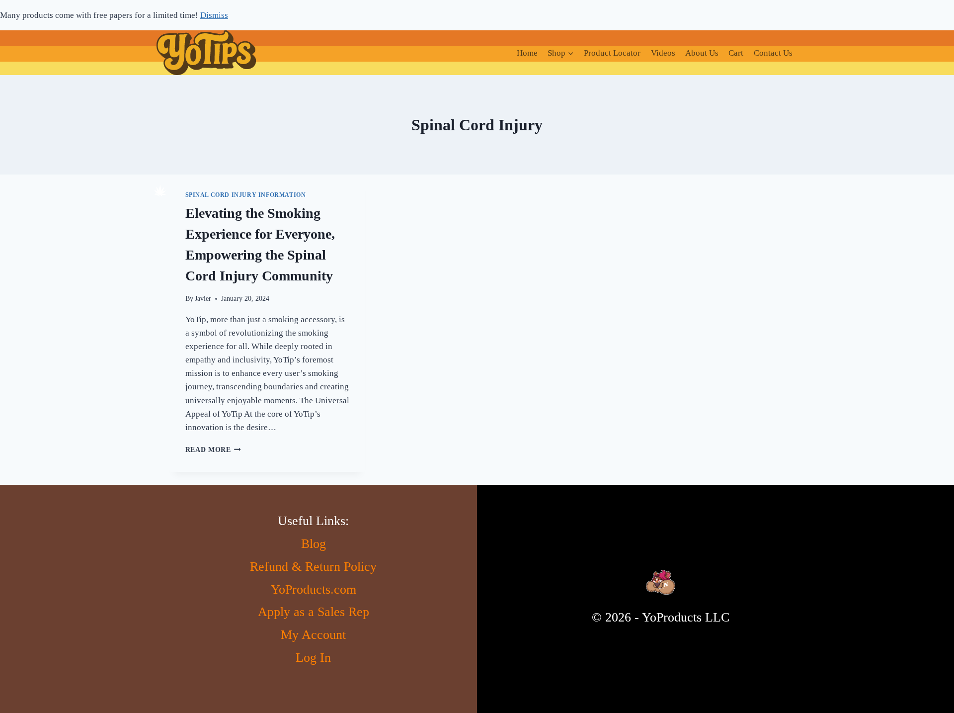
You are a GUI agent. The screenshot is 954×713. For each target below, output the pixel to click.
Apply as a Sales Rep (313, 612)
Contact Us (773, 53)
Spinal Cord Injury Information (245, 194)
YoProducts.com (313, 589)
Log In (313, 657)
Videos (663, 53)
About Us (701, 53)
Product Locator (612, 53)
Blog (313, 543)
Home (527, 53)
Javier (203, 298)
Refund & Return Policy (313, 566)
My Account (313, 634)
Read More (213, 449)
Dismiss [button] (214, 15)
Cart (735, 53)
